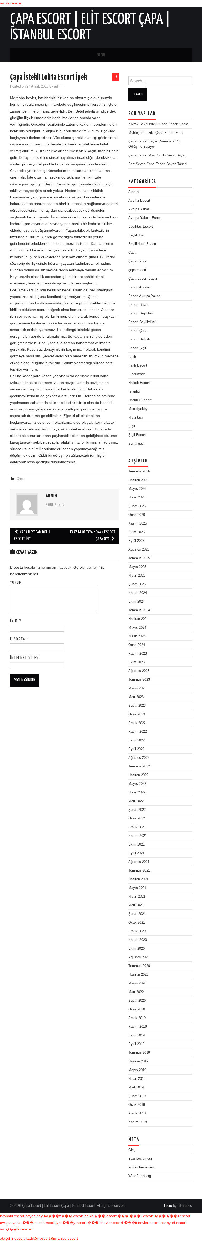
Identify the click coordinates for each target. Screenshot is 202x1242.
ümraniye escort (64, 1238)
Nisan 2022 (136, 792)
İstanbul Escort (140, 400)
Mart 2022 (136, 801)
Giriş (131, 1150)
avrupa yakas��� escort (22, 1222)
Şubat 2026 (137, 506)
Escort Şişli (137, 348)
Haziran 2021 (138, 879)
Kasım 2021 (137, 836)
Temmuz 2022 (139, 766)
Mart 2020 (136, 992)
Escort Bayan (138, 305)
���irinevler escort (105, 1222)
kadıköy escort (38, 1238)
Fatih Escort (137, 365)
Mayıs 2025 (137, 567)
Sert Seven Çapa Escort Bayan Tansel (157, 164)
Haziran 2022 (138, 775)
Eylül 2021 (136, 853)
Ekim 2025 (136, 532)
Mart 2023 (136, 697)
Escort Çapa (137, 331)
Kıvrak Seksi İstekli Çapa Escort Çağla (158, 124)
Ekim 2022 (136, 740)
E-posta (19, 639)
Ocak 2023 (136, 714)
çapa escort (137, 270)
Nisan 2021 (136, 896)
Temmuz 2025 (139, 558)
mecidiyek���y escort (66, 1222)
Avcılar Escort (139, 200)
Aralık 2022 (137, 723)
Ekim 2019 (136, 1035)
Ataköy (133, 192)
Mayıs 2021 (137, 888)
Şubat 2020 (137, 1000)
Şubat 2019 (137, 1096)
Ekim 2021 (136, 844)
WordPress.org (139, 1176)
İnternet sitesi (25, 658)
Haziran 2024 (138, 619)
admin (58, 86)
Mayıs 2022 (137, 784)
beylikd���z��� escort (60, 1216)
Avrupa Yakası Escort (145, 218)
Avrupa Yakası (139, 209)
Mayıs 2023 (137, 688)
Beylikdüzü (136, 235)
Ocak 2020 (136, 1009)
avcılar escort (11, 3)
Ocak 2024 (136, 645)
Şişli (131, 426)
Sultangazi (136, 443)
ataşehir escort (12, 1238)
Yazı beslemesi (140, 1158)
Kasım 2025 (137, 523)
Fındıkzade (136, 374)
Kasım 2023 (137, 653)
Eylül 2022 (136, 749)
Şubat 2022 (137, 810)
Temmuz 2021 (139, 870)
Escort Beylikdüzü (142, 322)
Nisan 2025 (136, 575)
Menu (101, 55)
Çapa (20, 479)
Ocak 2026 (136, 515)
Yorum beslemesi (141, 1167)
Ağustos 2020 (138, 957)
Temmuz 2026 (139, 471)
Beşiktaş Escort (140, 226)
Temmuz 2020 (139, 966)
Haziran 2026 (138, 480)
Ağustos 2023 (138, 671)
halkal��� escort (100, 1216)
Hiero (168, 1206)
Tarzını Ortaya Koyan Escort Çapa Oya (92, 535)
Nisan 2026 (136, 497)
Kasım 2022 (137, 732)
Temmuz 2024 (139, 610)
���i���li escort (135, 1216)
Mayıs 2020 (137, 983)
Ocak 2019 (136, 1105)
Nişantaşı (135, 417)
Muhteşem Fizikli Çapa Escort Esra (155, 133)
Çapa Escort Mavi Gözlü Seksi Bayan (157, 155)
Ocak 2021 (136, 922)
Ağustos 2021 (138, 862)
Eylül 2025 (136, 541)
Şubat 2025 (137, 584)
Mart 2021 (136, 905)
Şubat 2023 (137, 705)
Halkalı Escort (139, 383)
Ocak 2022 (136, 818)
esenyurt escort (173, 1222)
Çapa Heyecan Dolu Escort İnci (31, 535)
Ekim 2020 (136, 948)
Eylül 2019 (136, 1044)
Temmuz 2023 (139, 679)
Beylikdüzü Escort (142, 244)
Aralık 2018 (137, 1113)
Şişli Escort (137, 435)
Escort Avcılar (139, 287)
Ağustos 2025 (138, 549)
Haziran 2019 (138, 1061)
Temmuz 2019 (139, 1053)
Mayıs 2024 (137, 627)
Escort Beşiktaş (140, 313)
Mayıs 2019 (137, 1070)
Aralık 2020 (137, 931)
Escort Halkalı (139, 339)
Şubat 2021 (137, 914)
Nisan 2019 (136, 1079)
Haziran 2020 (138, 974)
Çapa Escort (137, 261)
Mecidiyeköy (138, 409)
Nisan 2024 (136, 636)
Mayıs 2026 (137, 489)
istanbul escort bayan (18, 1216)
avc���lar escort (16, 1229)
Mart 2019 (136, 1087)
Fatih (132, 357)
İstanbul (134, 391)
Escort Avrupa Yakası (144, 296)
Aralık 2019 (137, 1018)
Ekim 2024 (136, 601)
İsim (16, 621)
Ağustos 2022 (138, 758)
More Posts (55, 505)
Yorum (16, 582)
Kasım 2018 (137, 1122)
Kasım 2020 (137, 940)
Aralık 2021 (137, 827)
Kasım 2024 (137, 593)
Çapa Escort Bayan (143, 279)
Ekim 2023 (136, 662)
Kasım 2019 (137, 1027)
